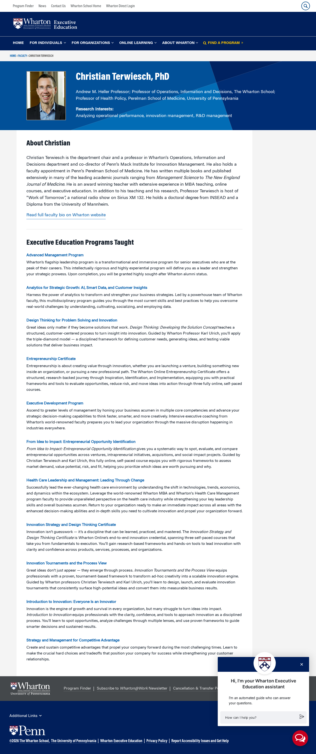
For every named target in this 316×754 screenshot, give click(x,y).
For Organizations (91, 43)
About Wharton (178, 43)
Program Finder (23, 6)
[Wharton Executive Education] (47, 24)
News (42, 6)
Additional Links (23, 716)
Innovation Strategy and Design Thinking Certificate (71, 525)
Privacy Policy (156, 741)
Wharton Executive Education (121, 741)
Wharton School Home (86, 6)
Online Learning (136, 43)
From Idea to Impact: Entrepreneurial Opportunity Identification (81, 442)
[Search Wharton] (305, 5)
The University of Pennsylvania (73, 741)
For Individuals (46, 43)
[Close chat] (301, 664)
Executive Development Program (54, 403)
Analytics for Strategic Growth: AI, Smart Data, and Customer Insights (86, 288)
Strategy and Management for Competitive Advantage (72, 640)
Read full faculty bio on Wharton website (66, 215)
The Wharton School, (35, 741)
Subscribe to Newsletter (132, 689)
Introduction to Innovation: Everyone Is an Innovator (71, 602)
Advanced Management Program (55, 255)
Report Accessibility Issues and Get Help (200, 741)
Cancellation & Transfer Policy (199, 689)
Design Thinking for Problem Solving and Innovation (71, 320)
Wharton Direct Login (120, 6)
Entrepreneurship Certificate (51, 359)
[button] (263, 717)
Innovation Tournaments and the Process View (66, 563)
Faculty (22, 56)
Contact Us (58, 6)
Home (18, 43)
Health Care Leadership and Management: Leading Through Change (85, 480)
